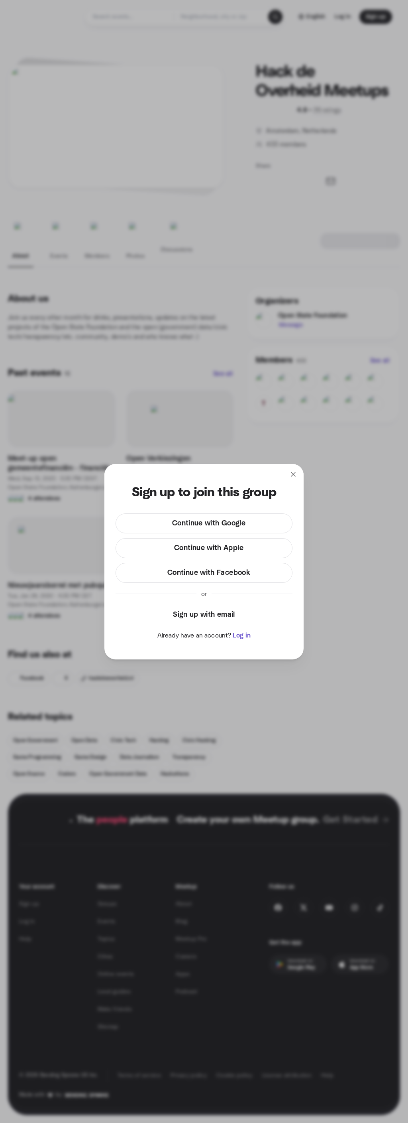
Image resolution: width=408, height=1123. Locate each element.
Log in (242, 635)
